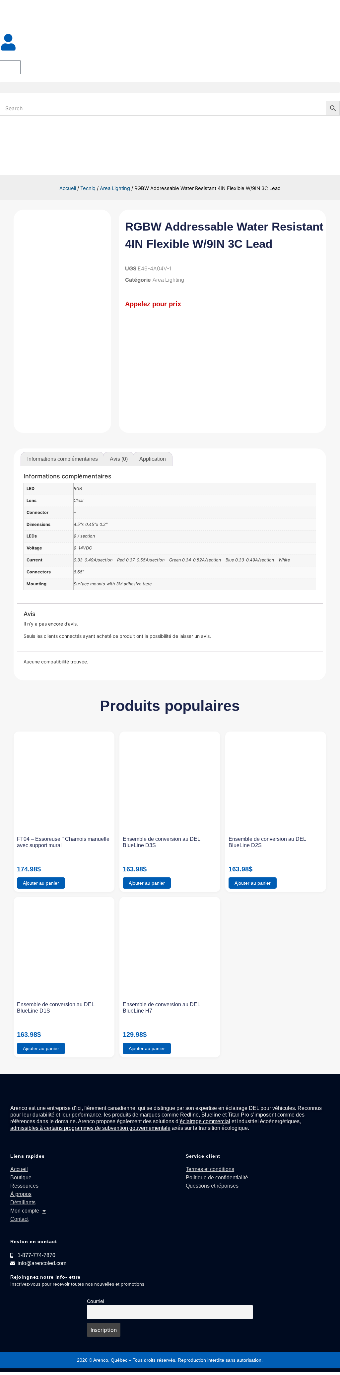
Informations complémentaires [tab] (62, 459)
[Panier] (10, 67)
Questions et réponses (212, 1186)
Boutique (21, 1177)
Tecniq (88, 188)
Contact (19, 1219)
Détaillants (22, 1202)
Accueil (67, 188)
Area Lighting (115, 188)
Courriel (95, 1301)
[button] (170, 87)
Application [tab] (152, 459)
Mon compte (24, 1211)
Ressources (24, 1186)
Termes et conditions (210, 1169)
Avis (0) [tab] (119, 459)
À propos (21, 1194)
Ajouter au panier (41, 883)
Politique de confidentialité (217, 1177)
